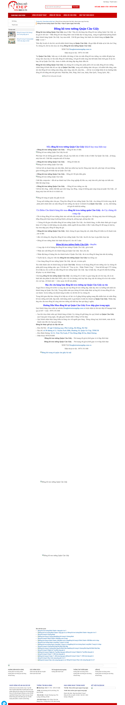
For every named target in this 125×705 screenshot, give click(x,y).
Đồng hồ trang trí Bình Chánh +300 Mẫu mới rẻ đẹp (53, 638)
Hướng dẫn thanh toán (57, 671)
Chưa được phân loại (49, 21)
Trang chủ (39, 21)
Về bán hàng (11, 675)
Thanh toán (113, 2)
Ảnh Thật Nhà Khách (86, 15)
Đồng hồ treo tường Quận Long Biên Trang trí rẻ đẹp (53, 642)
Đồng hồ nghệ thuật (39, 15)
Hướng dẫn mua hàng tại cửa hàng (17, 673)
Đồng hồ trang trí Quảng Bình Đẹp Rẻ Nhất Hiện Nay (53, 646)
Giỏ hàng (105, 2)
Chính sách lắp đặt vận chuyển (38, 671)
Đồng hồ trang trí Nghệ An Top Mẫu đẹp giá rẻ (51, 650)
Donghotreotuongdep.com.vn (80, 49)
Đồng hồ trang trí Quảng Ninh (46, 634)
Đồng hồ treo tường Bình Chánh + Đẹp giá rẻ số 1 (52, 630)
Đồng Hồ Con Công (70, 15)
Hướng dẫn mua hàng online (15, 671)
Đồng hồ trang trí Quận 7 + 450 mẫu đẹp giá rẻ (51, 654)
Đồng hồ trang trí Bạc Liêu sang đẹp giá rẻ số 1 (52, 658)
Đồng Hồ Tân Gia (55, 15)
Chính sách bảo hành (35, 673)
